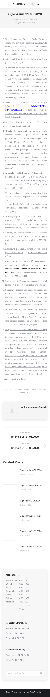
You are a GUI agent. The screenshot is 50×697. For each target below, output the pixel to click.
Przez (34, 389)
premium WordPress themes (33, 692)
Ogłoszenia (16, 389)
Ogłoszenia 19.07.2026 (31, 531)
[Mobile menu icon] (44, 4)
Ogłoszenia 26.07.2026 (31, 516)
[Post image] (10, 474)
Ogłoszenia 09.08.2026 (31, 485)
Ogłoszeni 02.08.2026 (30, 500)
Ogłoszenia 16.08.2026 (31, 470)
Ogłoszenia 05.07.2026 (31, 546)
